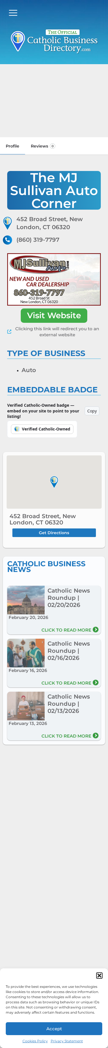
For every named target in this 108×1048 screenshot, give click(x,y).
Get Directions (54, 532)
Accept (54, 1028)
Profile (12, 146)
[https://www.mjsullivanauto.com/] (54, 279)
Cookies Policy (35, 1041)
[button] (99, 975)
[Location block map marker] (54, 482)
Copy (92, 411)
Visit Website (54, 315)
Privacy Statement (67, 1041)
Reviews (42, 146)
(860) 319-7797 (37, 239)
